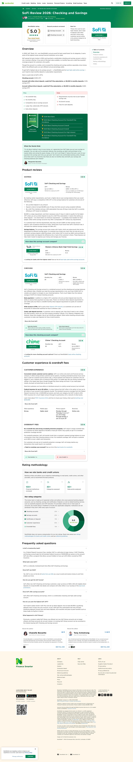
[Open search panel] (112, 3)
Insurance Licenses (71, 708)
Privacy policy (102, 666)
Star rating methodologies (64, 675)
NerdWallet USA (63, 754)
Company (59, 661)
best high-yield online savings (75, 70)
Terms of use (101, 661)
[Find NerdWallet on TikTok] (111, 695)
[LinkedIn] (64, 632)
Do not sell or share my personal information (107, 673)
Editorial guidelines (62, 672)
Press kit (59, 681)
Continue (30, 756)
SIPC (78, 719)
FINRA (74, 719)
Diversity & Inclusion (63, 670)
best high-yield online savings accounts (72, 259)
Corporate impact (62, 668)
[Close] (35, 749)
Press (58, 679)
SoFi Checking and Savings (55, 183)
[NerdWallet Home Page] (8, 3)
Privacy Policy (68, 722)
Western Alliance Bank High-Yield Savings (61, 247)
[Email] (62, 632)
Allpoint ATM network (56, 306)
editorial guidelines (62, 536)
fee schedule (72, 723)
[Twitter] (105, 632)
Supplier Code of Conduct (105, 664)
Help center (81, 661)
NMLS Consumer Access (62, 701)
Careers (59, 666)
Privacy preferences (103, 670)
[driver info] (52, 189)
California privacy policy (105, 668)
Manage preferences (17, 756)
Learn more (101, 35)
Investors (59, 684)
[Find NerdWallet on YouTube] (102, 695)
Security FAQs (82, 664)
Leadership (60, 664)
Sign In (118, 3)
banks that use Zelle (47, 574)
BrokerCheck (85, 723)
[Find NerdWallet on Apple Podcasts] (108, 695)
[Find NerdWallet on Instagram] (105, 695)
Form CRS (89, 720)
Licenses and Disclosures (75, 701)
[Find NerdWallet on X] (99, 695)
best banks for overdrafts (64, 447)
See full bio (60, 647)
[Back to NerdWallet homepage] (23, 9)
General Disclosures (64, 723)
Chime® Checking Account (55, 340)
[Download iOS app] (20, 695)
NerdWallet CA (76, 754)
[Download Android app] (32, 695)
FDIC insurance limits (41, 398)
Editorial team (61, 677)
